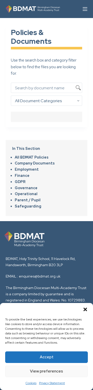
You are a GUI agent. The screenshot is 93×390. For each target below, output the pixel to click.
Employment (27, 169)
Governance (26, 188)
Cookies (31, 383)
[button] (85, 309)
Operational (26, 194)
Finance (22, 175)
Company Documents (35, 163)
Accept (46, 357)
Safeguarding (28, 206)
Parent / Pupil (28, 200)
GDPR (20, 181)
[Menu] (85, 9)
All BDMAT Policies (32, 157)
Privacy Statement (52, 383)
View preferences (46, 371)
